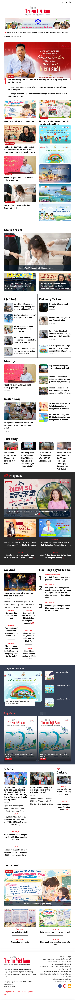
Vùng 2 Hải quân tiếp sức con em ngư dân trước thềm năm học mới (41, 789)
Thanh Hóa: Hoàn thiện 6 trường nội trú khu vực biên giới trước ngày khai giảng (59, 379)
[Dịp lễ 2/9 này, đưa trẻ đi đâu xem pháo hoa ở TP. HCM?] (20, 582)
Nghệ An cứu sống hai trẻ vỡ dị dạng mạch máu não (25, 316)
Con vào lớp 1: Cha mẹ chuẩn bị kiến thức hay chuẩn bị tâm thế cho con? (19, 556)
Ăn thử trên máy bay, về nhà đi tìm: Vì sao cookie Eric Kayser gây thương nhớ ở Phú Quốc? (64, 461)
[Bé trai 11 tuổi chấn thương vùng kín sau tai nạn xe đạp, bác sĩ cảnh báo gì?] (8, 351)
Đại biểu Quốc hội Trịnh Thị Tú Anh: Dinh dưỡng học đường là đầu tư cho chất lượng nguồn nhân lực (59, 406)
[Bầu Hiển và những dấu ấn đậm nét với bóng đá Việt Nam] (11, 446)
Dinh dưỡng (12, 399)
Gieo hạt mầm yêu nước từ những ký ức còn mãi (64, 791)
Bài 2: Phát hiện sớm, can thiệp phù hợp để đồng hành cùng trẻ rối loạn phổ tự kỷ (25, 306)
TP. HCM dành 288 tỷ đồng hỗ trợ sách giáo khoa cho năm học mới (15, 837)
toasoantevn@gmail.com (63, 979)
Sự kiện (29, 32)
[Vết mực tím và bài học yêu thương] (20, 109)
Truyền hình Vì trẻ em (62, 672)
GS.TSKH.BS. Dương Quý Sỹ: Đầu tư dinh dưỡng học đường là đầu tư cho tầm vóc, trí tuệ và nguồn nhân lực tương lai (59, 417)
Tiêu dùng (53, 32)
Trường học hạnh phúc (62, 685)
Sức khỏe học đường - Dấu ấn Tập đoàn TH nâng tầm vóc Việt (55, 556)
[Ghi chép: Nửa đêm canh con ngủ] (43, 307)
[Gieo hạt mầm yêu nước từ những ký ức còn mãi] (64, 780)
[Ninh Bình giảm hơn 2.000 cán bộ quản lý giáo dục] (20, 165)
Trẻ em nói (65, 32)
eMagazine (20, 539)
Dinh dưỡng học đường (62, 699)
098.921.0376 (66, 981)
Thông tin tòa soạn (9, 992)
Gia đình (40, 32)
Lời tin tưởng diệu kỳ (20, 932)
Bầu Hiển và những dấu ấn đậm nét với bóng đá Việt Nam (10, 458)
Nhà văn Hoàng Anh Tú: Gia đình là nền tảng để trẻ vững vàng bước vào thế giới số (11, 651)
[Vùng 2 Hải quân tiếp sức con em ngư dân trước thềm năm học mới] (42, 778)
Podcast (62, 772)
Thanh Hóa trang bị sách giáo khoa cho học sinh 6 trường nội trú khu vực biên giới (59, 390)
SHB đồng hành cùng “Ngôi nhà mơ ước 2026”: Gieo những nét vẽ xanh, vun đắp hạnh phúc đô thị (59, 348)
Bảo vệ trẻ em (11, 32)
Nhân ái (59, 32)
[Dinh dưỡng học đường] (49, 702)
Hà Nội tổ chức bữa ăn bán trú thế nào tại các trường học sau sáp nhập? (18, 425)
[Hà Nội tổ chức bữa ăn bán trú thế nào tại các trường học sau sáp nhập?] (20, 411)
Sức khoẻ (46, 32)
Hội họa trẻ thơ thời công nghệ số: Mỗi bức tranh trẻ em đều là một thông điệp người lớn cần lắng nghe (19, 150)
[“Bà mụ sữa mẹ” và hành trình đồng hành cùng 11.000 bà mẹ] (8, 329)
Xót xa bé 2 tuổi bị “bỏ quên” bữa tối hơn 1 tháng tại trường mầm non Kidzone (19, 285)
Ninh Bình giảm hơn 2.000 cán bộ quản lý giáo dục (18, 386)
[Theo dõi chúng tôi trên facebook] (63, 2)
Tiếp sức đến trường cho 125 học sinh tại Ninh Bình (59, 367)
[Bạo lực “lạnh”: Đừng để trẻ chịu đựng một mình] (20, 193)
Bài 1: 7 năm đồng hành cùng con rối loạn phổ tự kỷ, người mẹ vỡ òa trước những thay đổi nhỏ (25, 340)
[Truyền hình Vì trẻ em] (49, 675)
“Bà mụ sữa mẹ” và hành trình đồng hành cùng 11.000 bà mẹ (23, 328)
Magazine (15, 476)
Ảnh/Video (7, 36)
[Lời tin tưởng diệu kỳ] (20, 918)
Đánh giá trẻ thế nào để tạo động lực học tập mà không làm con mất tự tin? (37, 512)
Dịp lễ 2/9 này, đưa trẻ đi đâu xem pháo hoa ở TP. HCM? (18, 594)
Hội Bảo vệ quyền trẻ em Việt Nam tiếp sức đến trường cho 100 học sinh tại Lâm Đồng (15, 852)
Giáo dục (34, 32)
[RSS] (66, 2)
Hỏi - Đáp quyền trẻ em (55, 570)
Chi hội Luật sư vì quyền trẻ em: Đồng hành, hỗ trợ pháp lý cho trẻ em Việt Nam (57, 608)
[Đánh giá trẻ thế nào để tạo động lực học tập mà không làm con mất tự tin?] (37, 498)
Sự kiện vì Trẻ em (16, 36)
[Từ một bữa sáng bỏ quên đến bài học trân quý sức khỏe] (55, 109)
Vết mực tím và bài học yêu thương (19, 121)
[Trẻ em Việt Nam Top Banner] (37, 23)
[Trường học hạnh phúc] (49, 689)
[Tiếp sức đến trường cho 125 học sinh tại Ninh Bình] (43, 368)
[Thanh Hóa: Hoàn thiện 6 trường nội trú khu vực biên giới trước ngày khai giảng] (43, 380)
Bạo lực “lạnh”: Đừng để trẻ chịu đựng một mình (37, 268)
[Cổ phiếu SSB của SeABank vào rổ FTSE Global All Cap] (46, 446)
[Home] (5, 32)
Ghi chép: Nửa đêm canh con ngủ (58, 305)
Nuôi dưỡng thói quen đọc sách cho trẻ (63, 807)
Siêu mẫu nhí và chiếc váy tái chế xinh (55, 932)
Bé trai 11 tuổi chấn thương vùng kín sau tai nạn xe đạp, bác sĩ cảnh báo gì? (25, 351)
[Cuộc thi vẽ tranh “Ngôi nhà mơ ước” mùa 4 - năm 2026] (23, 686)
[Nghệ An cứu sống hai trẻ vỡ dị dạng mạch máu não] (8, 318)
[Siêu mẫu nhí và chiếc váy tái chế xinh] (55, 918)
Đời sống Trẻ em (21, 32)
